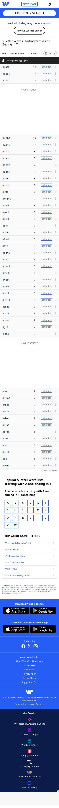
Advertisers (29, 665)
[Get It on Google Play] (43, 611)
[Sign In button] (49, 4)
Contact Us (29, 669)
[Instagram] (35, 646)
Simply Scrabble (29, 755)
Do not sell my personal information (29, 704)
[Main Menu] (55, 4)
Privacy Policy (29, 673)
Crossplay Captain (29, 766)
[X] (29, 646)
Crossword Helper (29, 734)
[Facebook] (23, 646)
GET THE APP (29, 4)
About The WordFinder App (29, 661)
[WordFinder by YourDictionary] (6, 4)
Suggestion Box (29, 682)
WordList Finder (29, 744)
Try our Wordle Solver (29, 30)
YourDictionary (29, 787)
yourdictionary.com (9, 591)
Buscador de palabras (29, 776)
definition (46, 66)
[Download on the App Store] (16, 611)
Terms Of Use (29, 678)
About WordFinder (29, 657)
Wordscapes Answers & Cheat (29, 723)
